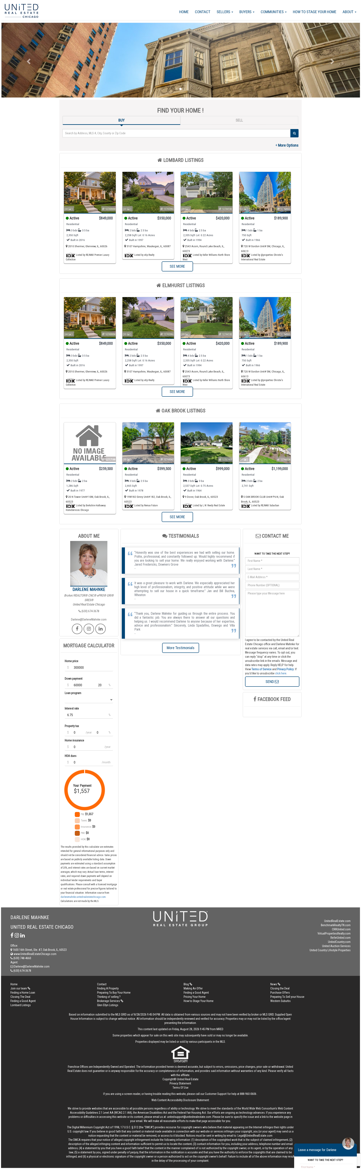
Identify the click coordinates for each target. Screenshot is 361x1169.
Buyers (245, 11)
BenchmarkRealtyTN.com (336, 925)
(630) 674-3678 (90, 611)
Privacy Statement (180, 1083)
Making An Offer (193, 988)
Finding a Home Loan (22, 992)
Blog (186, 984)
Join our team (19, 988)
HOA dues (70, 755)
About (348, 11)
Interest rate (72, 708)
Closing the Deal (280, 988)
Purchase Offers (280, 992)
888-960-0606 (248, 1094)
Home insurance (74, 740)
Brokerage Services (109, 1001)
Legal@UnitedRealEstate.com (255, 1135)
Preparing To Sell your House (287, 996)
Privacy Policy (285, 669)
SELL (239, 120)
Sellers (224, 11)
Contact (202, 11)
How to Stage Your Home (314, 11)
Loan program (73, 693)
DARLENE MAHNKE (88, 589)
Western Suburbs (280, 1001)
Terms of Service (262, 669)
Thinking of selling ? (109, 996)
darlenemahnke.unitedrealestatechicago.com (83, 896)
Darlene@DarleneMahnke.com (89, 619)
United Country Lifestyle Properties (330, 950)
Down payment (74, 678)
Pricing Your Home (195, 996)
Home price (71, 661)
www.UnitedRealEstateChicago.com (34, 954)
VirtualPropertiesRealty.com (334, 933)
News (274, 984)
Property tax (72, 726)
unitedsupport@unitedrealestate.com (189, 1116)
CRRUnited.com (341, 929)
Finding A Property (108, 988)
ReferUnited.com (340, 937)
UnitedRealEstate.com (337, 921)
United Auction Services (336, 946)
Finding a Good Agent (196, 992)
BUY (121, 120)
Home (184, 11)
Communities (273, 11)
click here (280, 673)
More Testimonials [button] (180, 648)
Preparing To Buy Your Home (114, 992)
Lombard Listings (20, 1005)
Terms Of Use (180, 1087)
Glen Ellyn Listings (107, 1005)
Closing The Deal (20, 996)
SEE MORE (177, 266)
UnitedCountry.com (339, 942)
